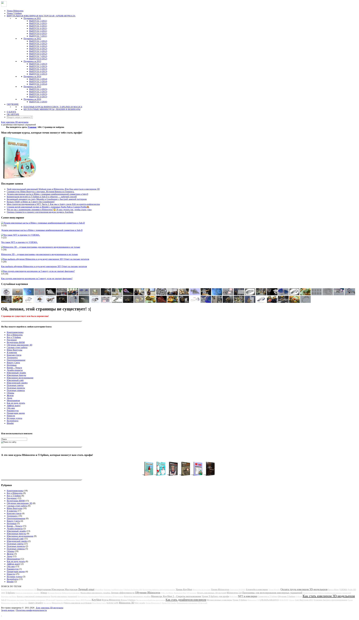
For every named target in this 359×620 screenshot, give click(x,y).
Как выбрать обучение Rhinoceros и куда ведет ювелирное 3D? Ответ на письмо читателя (44, 266)
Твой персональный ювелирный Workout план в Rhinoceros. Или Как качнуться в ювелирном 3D (53, 189)
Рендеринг (12, 340)
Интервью (12, 365)
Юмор (44, 592)
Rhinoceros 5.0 (234, 592)
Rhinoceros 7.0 (253, 600)
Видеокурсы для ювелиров (88, 596)
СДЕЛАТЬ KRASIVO (269, 600)
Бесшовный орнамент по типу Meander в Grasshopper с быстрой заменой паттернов (47, 199)
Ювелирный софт (15, 380)
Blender (10, 423)
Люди (9, 398)
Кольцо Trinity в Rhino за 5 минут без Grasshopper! (31, 201)
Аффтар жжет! (13, 405)
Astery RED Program (83, 600)
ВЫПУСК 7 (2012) (38, 56)
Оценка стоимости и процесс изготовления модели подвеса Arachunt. (40, 212)
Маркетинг (23, 603)
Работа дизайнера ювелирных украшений (334, 593)
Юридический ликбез (17, 383)
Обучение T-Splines (286, 596)
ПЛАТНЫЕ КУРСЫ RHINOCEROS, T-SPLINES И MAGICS (53, 107)
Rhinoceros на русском (201, 590)
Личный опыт (86, 589)
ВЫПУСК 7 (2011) (38, 36)
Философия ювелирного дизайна (95, 592)
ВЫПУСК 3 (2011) (38, 26)
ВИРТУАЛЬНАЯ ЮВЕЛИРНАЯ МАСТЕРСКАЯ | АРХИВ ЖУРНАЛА (41, 16)
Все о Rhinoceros (15, 335)
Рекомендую (13, 410)
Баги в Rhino (333, 589)
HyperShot (99, 590)
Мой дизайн (140, 603)
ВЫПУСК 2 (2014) (38, 81)
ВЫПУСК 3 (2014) (38, 84)
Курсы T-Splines (128, 600)
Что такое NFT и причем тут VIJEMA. (19, 242)
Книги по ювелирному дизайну (27, 593)
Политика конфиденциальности (31, 610)
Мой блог (233, 596)
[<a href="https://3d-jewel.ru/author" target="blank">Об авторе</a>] (62, 294)
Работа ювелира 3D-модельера (111, 596)
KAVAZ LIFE (112, 603)
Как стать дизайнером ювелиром (186, 599)
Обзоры (10, 393)
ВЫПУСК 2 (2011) (38, 23)
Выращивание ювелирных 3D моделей (192, 603)
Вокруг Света (13, 362)
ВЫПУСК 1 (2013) (38, 64)
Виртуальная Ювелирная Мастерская (57, 589)
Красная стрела (14, 355)
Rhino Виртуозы (14, 350)
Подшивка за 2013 (32, 61)
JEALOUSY (283, 600)
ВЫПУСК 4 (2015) (38, 96)
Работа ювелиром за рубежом (78, 603)
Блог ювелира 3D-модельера (14, 122)
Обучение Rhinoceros (147, 592)
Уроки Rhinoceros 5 (153, 603)
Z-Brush (299, 596)
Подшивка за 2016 (32, 99)
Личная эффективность (122, 592)
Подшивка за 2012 (32, 38)
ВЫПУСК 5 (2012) (38, 51)
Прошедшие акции (16, 413)
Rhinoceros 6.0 (58, 603)
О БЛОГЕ (11, 112)
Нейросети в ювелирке (71, 593)
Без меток (47, 603)
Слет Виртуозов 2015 (304, 600)
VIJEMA (343, 589)
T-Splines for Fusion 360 (132, 590)
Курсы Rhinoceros (111, 600)
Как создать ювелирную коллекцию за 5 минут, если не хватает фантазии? (37, 278)
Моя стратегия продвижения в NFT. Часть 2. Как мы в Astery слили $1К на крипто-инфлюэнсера (53, 204)
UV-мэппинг (191, 593)
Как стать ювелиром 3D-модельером (329, 596)
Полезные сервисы (16, 390)
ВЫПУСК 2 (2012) (38, 43)
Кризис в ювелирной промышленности (33, 596)
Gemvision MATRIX (238, 590)
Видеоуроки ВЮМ (16, 342)
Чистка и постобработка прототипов (150, 600)
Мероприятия (13, 400)
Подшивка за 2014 (32, 76)
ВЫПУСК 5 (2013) (38, 74)
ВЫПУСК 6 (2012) (38, 54)
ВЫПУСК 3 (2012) (38, 46)
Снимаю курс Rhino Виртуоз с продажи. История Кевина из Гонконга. (40, 191)
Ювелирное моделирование (20, 378)
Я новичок (12, 352)
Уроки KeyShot (184, 589)
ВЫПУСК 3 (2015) (38, 94)
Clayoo (291, 600)
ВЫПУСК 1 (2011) (38, 21)
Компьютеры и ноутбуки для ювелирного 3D (18, 590)
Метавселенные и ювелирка (219, 600)
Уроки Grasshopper (310, 593)
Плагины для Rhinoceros (113, 590)
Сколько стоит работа (17, 347)
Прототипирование (16, 360)
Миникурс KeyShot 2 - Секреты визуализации (176, 596)
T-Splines (10, 592)
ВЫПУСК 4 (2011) (38, 28)
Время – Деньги (14, 367)
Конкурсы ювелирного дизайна (137, 596)
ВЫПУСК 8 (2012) (38, 59)
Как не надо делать (16, 403)
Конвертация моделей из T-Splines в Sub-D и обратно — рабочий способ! (42, 196)
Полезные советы (15, 385)
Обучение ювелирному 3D (19, 345)
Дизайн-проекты (15, 370)
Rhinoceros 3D (126, 602)
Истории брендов (54, 593)
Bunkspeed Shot (180, 593)
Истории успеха (14, 418)
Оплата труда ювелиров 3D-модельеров (303, 589)
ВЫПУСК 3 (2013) (38, 69)
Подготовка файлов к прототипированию (159, 590)
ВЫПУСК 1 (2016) (38, 102)
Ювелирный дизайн (16, 372)
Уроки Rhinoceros (15, 11)
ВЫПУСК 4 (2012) (38, 48)
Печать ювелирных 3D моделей (211, 592)
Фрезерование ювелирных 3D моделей (40, 600)
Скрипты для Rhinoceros (65, 600)
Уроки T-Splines (14, 13)
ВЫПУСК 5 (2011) (38, 31)
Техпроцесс (12, 357)
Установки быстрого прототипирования (330, 600)
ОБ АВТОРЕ (13, 114)
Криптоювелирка (15, 332)
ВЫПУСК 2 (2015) (38, 91)
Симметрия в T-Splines (267, 596)
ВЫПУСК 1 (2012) (38, 41)
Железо (10, 395)
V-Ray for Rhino (167, 593)
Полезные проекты (16, 388)
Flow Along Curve (99, 603)
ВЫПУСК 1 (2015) (38, 89)
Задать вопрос (8, 610)
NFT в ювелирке (247, 596)
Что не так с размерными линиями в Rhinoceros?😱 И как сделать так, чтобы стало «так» (49, 209)
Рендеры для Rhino (8, 596)
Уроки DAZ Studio (169, 603)
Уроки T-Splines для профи (215, 596)
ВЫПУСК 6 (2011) (38, 33)
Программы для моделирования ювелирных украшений (272, 592)
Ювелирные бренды (16, 375)
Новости (11, 415)
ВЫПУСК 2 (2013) (38, 66)
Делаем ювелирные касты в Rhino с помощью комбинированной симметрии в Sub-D (47, 194)
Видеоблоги (12, 421)
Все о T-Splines (14, 337)
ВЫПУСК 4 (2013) (38, 71)
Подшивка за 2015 (32, 86)
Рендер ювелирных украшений (64, 596)
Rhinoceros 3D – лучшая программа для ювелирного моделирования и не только (39, 254)
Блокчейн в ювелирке (257, 589)
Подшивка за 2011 (32, 18)
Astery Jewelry (35, 602)
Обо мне (11, 408)
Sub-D (3, 600)
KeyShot (96, 599)
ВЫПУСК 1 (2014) (38, 79)
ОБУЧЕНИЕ (13, 104)
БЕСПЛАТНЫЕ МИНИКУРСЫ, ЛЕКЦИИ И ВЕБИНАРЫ (52, 109)
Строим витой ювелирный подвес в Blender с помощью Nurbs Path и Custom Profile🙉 (48, 207)
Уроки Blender (274, 590)
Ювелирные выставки (15, 600)
